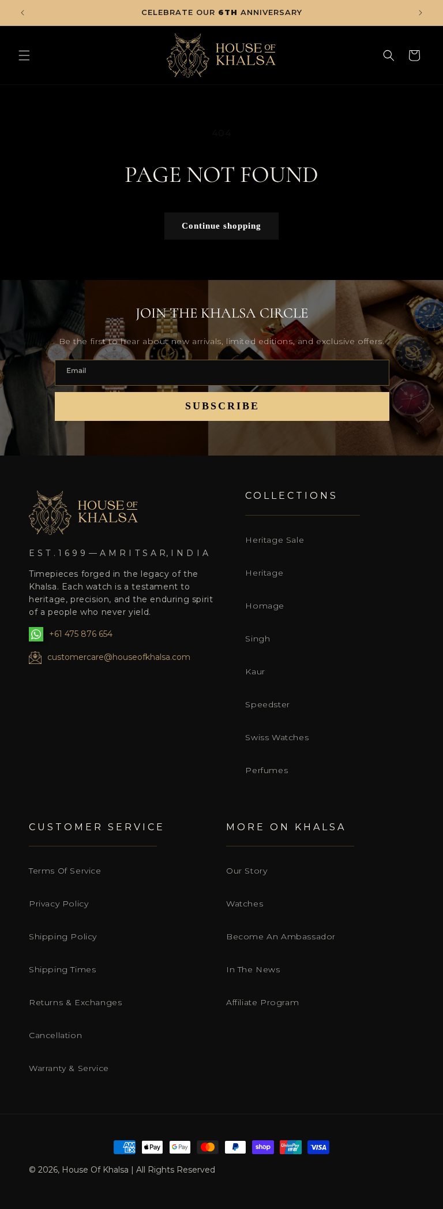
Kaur (255, 671)
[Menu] (24, 55)
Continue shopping (221, 225)
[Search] (388, 55)
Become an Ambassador (281, 936)
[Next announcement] (420, 12)
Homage (264, 605)
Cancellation (55, 1035)
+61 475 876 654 (80, 634)
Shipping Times (62, 969)
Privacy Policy (58, 903)
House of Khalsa (95, 1170)
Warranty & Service (69, 1068)
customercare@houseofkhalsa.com (118, 657)
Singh (257, 638)
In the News (253, 969)
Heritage (264, 573)
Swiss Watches (277, 737)
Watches (244, 903)
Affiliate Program (262, 1002)
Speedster (267, 704)
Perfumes (266, 770)
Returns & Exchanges (75, 1002)
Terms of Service (65, 870)
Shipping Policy (63, 936)
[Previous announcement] (22, 12)
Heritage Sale (274, 540)
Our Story (246, 870)
